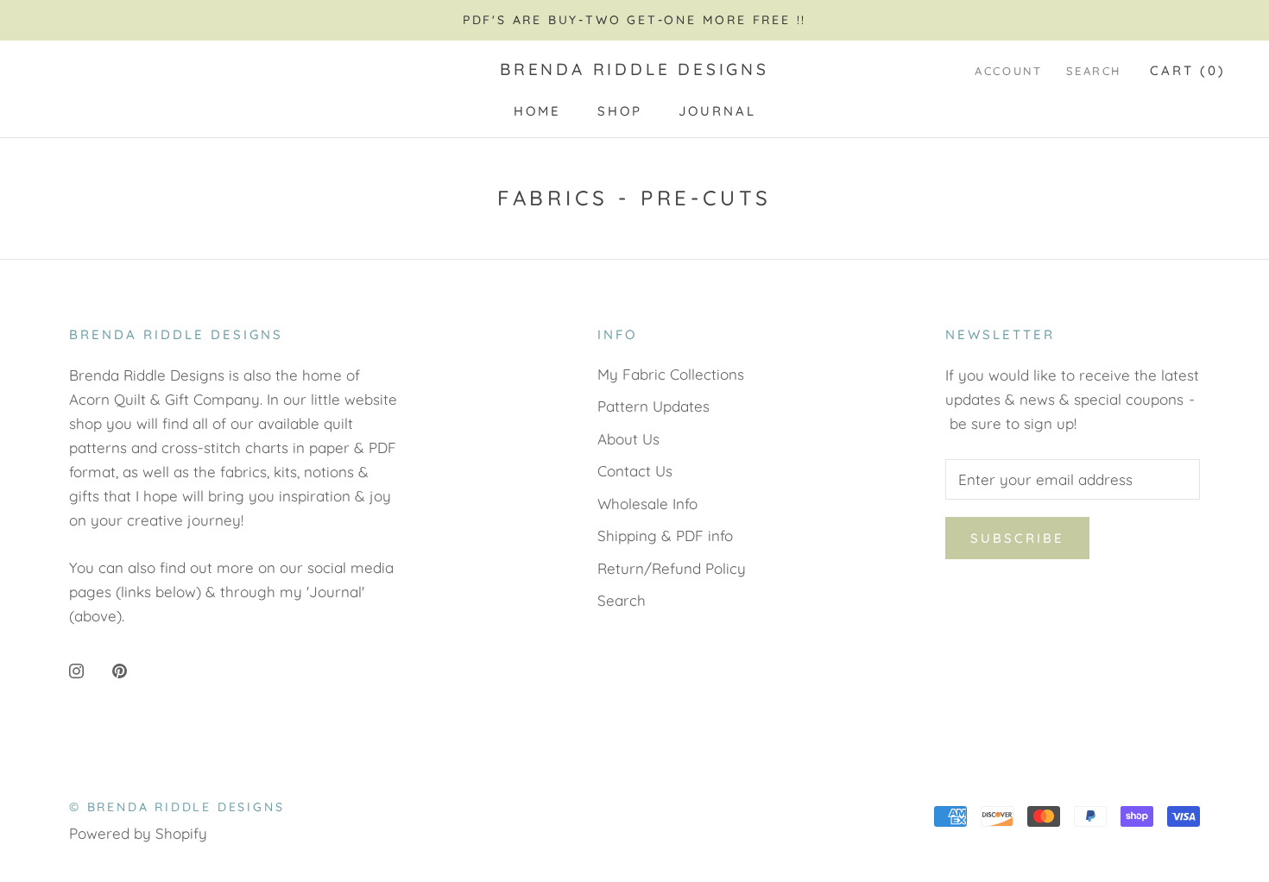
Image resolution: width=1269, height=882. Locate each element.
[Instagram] (76, 670)
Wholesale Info (647, 504)
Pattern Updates (653, 406)
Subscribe (1017, 538)
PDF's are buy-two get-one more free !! (634, 20)
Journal (717, 111)
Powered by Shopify (138, 833)
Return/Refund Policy (671, 568)
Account (1008, 71)
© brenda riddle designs (176, 807)
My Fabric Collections (670, 374)
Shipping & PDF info (665, 535)
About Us (628, 439)
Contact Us (634, 471)
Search (1093, 71)
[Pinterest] (119, 670)
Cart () (1188, 70)
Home (537, 111)
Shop (619, 111)
